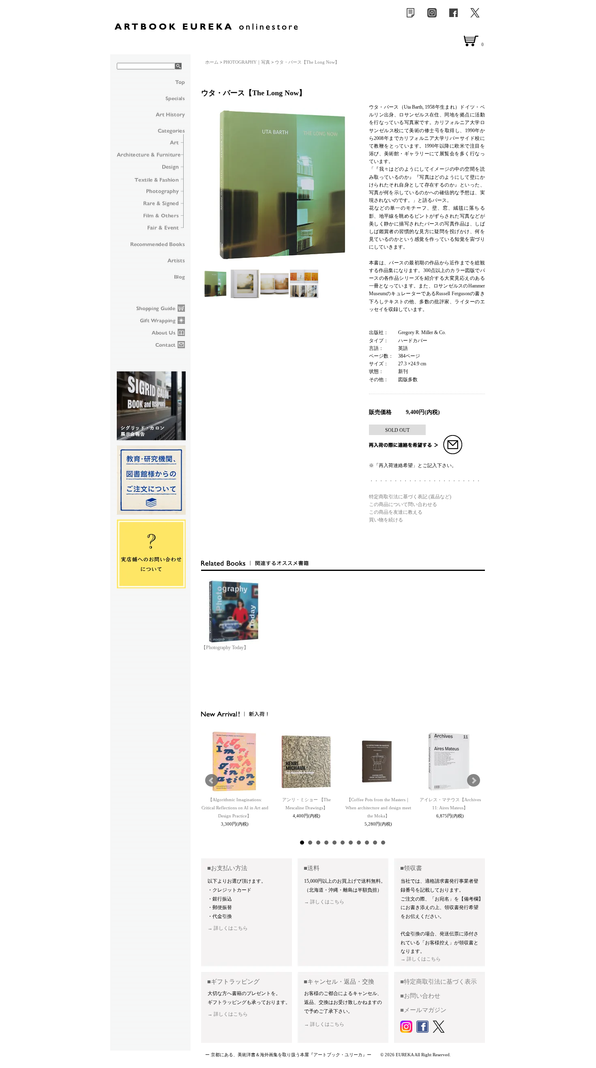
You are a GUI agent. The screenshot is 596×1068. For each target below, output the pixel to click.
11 (383, 843)
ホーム (212, 62)
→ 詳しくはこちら (228, 928)
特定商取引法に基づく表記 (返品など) (410, 497)
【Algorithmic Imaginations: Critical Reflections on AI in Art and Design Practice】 (235, 807)
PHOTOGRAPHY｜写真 (246, 62)
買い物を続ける (386, 520)
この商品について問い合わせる (403, 504)
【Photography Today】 (225, 647)
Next (473, 780)
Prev (211, 780)
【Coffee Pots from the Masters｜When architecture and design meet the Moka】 (378, 807)
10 (375, 843)
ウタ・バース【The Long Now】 (307, 62)
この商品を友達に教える (395, 512)
